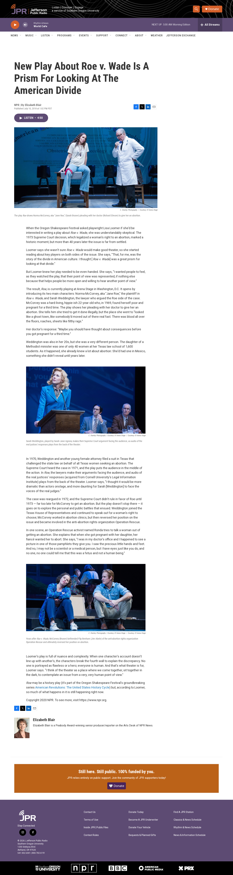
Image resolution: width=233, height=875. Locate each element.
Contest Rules (91, 835)
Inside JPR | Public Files (96, 827)
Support (102, 35)
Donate (213, 9)
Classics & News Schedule (187, 820)
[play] (15, 25)
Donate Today (136, 812)
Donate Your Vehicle (139, 827)
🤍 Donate (116, 786)
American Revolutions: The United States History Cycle (72, 687)
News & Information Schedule (190, 835)
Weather (157, 35)
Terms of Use (91, 820)
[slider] (30, 24)
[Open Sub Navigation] (20, 35)
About (139, 35)
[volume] (25, 25)
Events (84, 35)
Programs (64, 35)
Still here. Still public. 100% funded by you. (116, 771)
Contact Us (90, 812)
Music (29, 35)
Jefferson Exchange (181, 35)
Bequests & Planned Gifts (142, 835)
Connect (121, 35)
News (14, 35)
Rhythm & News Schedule (187, 827)
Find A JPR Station (184, 812)
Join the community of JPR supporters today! (139, 777)
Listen (45, 35)
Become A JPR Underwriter (143, 820)
